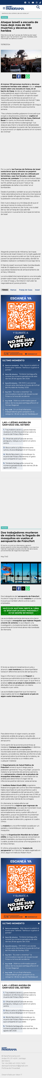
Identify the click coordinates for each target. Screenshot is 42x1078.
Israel (37, 290)
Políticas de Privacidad (11, 1068)
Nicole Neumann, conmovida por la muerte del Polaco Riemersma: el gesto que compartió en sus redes (19, 456)
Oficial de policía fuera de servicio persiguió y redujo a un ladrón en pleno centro (19, 441)
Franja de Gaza (25, 290)
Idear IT (19, 1075)
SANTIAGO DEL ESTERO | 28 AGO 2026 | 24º (15, 13)
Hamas (13, 290)
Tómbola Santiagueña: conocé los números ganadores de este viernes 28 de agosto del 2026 (20, 465)
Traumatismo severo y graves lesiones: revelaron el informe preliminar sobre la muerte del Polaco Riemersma (19, 432)
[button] (4, 8)
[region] (21, 150)
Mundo (4, 17)
